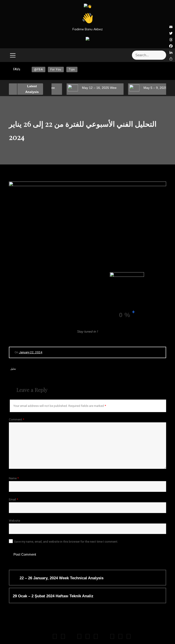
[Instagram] (63, 637)
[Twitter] (71, 637)
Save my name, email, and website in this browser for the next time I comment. (66, 541)
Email (13, 499)
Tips (72, 69)
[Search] (161, 55)
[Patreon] (128, 637)
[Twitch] (95, 637)
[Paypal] (120, 637)
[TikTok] (79, 637)
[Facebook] (104, 637)
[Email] (46, 637)
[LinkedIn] (112, 637)
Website (14, 520)
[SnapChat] (87, 637)
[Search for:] (138, 55)
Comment (16, 419)
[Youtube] (54, 637)
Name (14, 478)
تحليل (13, 368)
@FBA (38, 69)
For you (55, 69)
